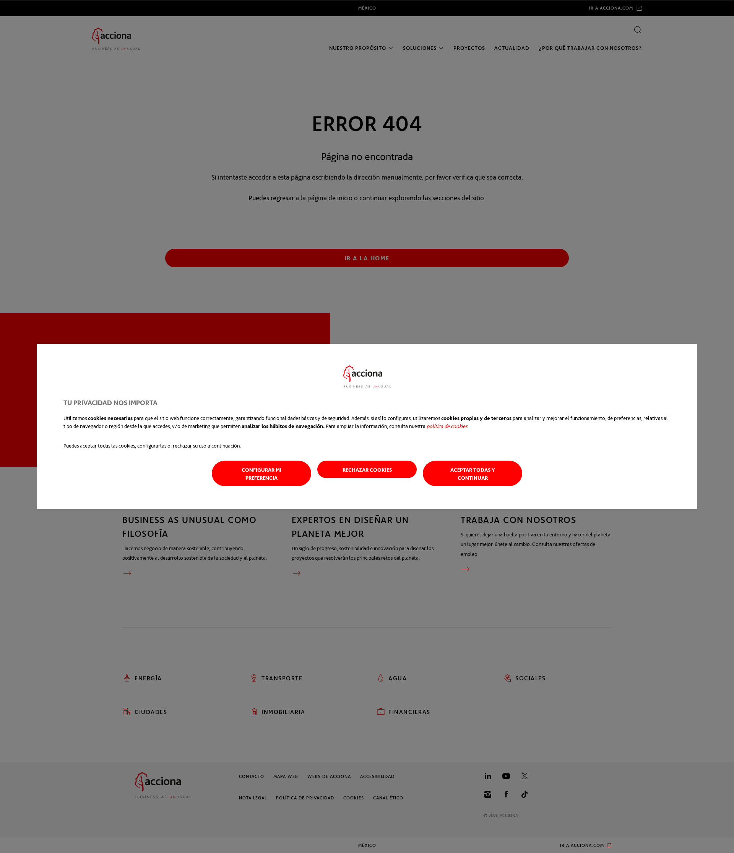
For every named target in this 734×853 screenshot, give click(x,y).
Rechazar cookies (367, 469)
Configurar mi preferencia (261, 473)
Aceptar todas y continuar (472, 473)
